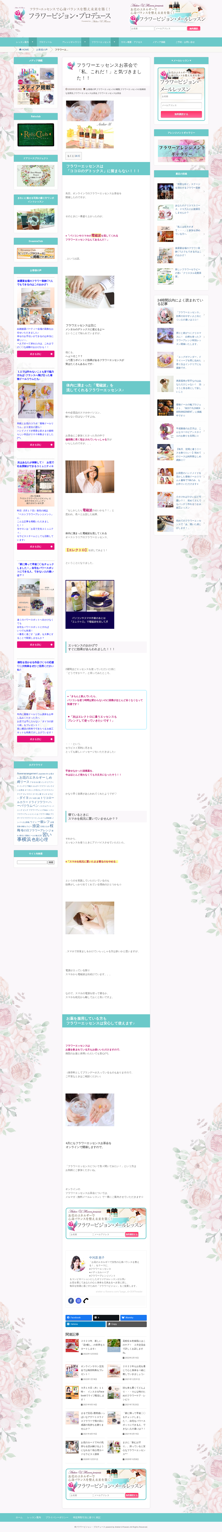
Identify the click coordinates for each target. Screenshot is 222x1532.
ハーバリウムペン (34, 804)
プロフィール (45, 41)
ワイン (33, 822)
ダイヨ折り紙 (34, 798)
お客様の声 (42, 49)
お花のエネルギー (32, 777)
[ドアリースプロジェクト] (35, 167)
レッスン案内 (22, 41)
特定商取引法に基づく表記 (86, 1517)
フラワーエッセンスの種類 (108, 89)
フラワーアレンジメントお (28, 814)
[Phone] (86, 1301)
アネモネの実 (35, 782)
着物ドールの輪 (31, 836)
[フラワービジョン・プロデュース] (62, 8)
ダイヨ (24, 798)
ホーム (19, 1517)
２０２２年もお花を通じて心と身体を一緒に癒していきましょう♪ (134, 1370)
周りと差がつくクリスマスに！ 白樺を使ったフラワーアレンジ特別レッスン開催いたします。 (188, 338)
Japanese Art (43, 774)
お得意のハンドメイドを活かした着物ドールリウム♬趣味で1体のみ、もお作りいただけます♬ (188, 478)
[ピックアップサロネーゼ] (35, 250)
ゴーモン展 (36, 794)
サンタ (44, 794)
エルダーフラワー (39, 786)
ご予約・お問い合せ (185, 41)
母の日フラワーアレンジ (36, 830)
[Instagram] (78, 1301)
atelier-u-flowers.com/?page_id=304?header (119, 1291)
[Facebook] (71, 1301)
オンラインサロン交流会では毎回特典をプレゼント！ (92, 1370)
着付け (22, 836)
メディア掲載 (159, 41)
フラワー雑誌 (44, 814)
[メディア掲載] (35, 69)
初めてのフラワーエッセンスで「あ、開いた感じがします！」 (188, 524)
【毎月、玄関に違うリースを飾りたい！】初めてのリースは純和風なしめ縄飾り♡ (188, 454)
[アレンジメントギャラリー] (181, 141)
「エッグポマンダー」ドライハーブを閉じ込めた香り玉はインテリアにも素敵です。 (188, 362)
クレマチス (27, 794)
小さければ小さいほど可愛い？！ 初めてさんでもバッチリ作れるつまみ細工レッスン (188, 502)
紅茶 (40, 836)
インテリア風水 (25, 786)
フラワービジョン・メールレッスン (106, 1220)
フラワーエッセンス (101, 41)
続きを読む (35, 354)
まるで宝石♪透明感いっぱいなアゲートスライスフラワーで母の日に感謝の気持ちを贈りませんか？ (93, 1421)
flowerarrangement (27, 773)
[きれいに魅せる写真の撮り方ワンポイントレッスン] (35, 210)
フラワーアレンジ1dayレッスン (41, 810)
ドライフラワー (38, 802)
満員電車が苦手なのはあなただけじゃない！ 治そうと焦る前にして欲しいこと (188, 386)
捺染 (36, 826)
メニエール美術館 (44, 818)
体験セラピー (26, 826)
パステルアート (45, 806)
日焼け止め (44, 826)
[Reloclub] (35, 125)
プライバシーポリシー (57, 1517)
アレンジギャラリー (71, 41)
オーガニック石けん (33, 790)
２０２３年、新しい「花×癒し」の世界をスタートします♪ (93, 1345)
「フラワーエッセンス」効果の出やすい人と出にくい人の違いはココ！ (188, 316)
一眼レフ (43, 822)
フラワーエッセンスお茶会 (85, 93)
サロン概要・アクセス (131, 41)
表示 (77, 156)
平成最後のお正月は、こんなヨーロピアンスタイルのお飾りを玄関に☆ (188, 432)
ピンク (25, 810)
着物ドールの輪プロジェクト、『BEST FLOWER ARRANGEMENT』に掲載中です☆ (189, 410)
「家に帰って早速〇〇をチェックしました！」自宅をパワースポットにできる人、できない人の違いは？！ (134, 1421)
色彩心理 (40, 839)
